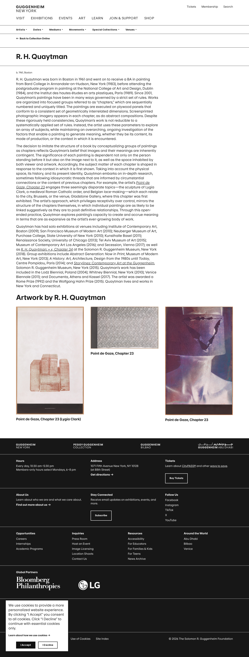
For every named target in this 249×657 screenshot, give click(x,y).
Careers (21, 538)
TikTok (169, 510)
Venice (188, 548)
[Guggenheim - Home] (30, 8)
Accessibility (136, 538)
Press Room (79, 538)
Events (65, 18)
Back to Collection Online (34, 38)
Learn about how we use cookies (27, 635)
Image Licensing (83, 548)
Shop (149, 18)
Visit (20, 18)
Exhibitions (42, 18)
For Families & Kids (140, 548)
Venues (132, 29)
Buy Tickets (176, 478)
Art (82, 18)
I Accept (25, 644)
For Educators (137, 543)
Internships (23, 543)
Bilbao (188, 543)
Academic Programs (29, 548)
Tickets (191, 6)
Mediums (57, 29)
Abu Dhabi (191, 538)
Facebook (171, 500)
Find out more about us (31, 504)
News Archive (137, 558)
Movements (78, 29)
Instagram (172, 505)
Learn (97, 18)
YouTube (171, 520)
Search (228, 6)
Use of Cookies (80, 638)
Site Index (102, 638)
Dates (39, 29)
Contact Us (79, 558)
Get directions (100, 474)
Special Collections (106, 29)
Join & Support (123, 18)
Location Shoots (82, 553)
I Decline (48, 644)
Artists (22, 29)
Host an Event (81, 543)
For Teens (134, 553)
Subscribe (101, 515)
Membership (209, 6)
